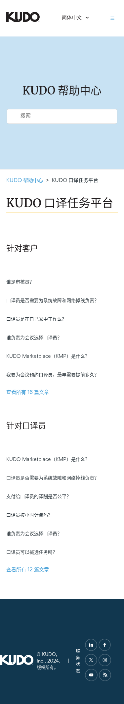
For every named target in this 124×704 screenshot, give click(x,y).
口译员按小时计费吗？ (29, 515)
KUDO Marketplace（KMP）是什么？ (48, 356)
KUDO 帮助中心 (24, 180)
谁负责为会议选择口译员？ (34, 338)
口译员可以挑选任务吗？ (31, 552)
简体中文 (72, 18)
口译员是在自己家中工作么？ (36, 319)
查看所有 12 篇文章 (27, 570)
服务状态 (78, 661)
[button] (112, 18)
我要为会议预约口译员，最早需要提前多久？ (52, 375)
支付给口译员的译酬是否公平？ (38, 496)
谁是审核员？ (20, 282)
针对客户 (22, 248)
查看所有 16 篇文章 (27, 392)
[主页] (23, 20)
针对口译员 (26, 426)
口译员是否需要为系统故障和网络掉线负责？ (52, 300)
